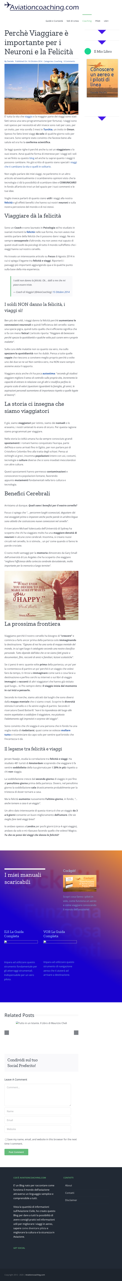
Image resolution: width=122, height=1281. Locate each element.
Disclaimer (71, 1200)
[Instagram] (22, 1256)
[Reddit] (58, 1061)
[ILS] (21, 964)
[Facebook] (49, 1061)
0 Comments (69, 61)
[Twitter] (18, 1256)
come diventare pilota (34, 1228)
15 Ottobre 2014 (61, 292)
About (68, 1185)
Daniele (10, 61)
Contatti (69, 1193)
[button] (113, 20)
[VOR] (60, 962)
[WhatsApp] (68, 1061)
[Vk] (63, 1065)
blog (31, 158)
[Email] (73, 1065)
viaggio (29, 116)
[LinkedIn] (63, 1061)
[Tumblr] (73, 1061)
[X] (54, 1061)
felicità (31, 232)
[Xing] (68, 1065)
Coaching (58, 61)
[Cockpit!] (80, 899)
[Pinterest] (58, 1065)
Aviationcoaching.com (35, 1274)
